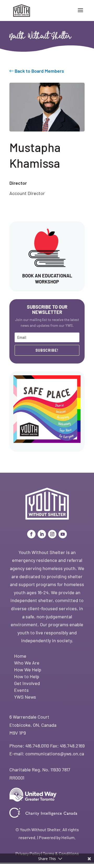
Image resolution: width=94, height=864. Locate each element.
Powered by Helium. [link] (57, 837)
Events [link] (21, 690)
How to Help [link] (26, 676)
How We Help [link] (27, 669)
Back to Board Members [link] (39, 71)
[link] (21, 10)
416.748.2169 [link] (72, 746)
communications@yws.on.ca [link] (54, 753)
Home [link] (20, 656)
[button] (80, 13)
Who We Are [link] (26, 663)
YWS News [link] (25, 697)
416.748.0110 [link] (37, 746)
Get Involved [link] (27, 683)
